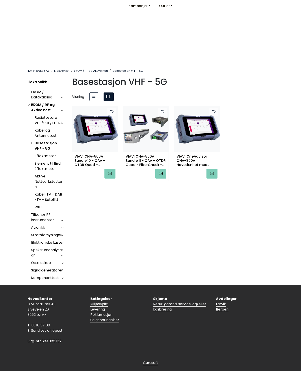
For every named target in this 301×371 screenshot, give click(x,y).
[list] (93, 96)
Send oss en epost (47, 330)
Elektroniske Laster (47, 242)
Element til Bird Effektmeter (48, 166)
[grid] (109, 96)
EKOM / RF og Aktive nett (43, 107)
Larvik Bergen (222, 306)
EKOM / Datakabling (41, 94)
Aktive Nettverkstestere (49, 181)
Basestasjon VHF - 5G (46, 146)
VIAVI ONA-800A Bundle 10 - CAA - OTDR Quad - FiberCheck (89, 160)
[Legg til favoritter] (111, 112)
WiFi (38, 207)
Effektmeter (45, 155)
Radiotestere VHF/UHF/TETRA (49, 120)
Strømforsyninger (46, 234)
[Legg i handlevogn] (109, 174)
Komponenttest (45, 277)
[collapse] (62, 97)
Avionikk (38, 227)
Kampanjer (138, 6)
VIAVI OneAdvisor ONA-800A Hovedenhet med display (192, 160)
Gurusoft (150, 362)
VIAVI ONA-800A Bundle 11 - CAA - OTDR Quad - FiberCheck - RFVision (146, 160)
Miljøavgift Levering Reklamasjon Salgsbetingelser (104, 311)
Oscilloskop (41, 262)
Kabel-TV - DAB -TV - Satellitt (48, 197)
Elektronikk (37, 82)
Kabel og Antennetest (46, 133)
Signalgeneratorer (47, 270)
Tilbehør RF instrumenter (42, 217)
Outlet (164, 6)
